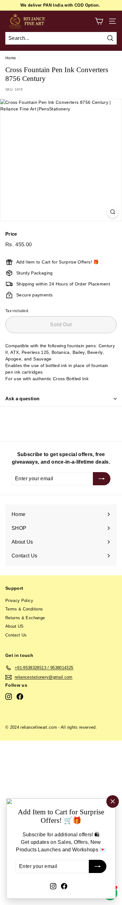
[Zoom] (113, 212)
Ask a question (22, 398)
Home (10, 58)
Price (11, 234)
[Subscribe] (97, 866)
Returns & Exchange (25, 617)
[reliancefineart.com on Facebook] (64, 885)
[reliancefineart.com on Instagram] (53, 885)
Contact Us (16, 635)
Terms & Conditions (24, 609)
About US (14, 626)
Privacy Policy (19, 600)
